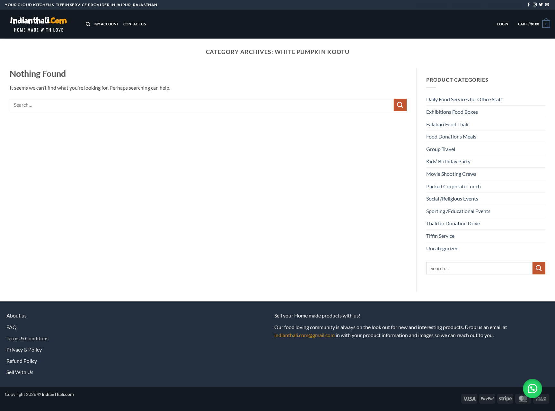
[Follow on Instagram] (535, 5)
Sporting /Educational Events (458, 211)
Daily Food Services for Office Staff (464, 99)
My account (431, 4)
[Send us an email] (547, 5)
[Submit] (400, 105)
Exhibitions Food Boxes (452, 112)
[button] (504, 5)
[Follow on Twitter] (541, 5)
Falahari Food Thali (447, 124)
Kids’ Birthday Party (448, 161)
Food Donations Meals (451, 136)
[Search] (88, 24)
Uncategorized (442, 248)
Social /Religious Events (452, 198)
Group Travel (440, 149)
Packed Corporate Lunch (453, 186)
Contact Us (467, 4)
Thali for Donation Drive (453, 223)
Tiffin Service (440, 236)
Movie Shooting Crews (451, 174)
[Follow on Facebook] (529, 5)
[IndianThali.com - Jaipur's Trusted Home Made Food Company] (40, 24)
